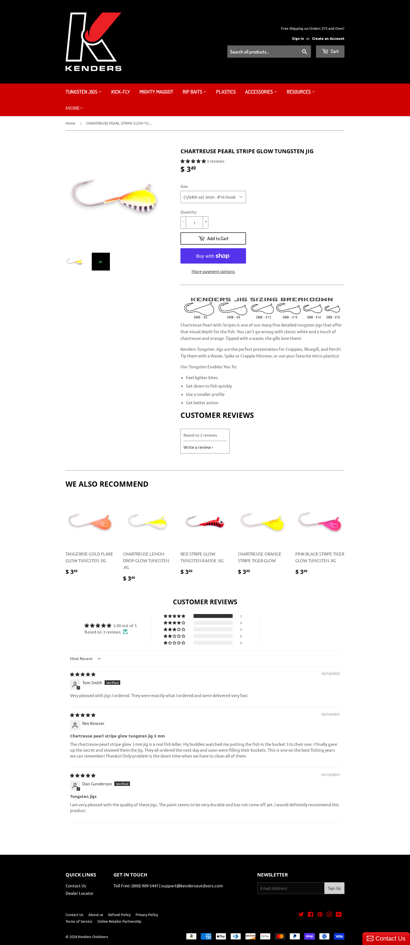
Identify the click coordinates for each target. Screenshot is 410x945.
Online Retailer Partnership (119, 921)
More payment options (213, 271)
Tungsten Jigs (82, 92)
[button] (193, 161)
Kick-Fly (120, 92)
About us (95, 914)
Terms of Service (79, 921)
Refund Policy (119, 914)
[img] (82, 674)
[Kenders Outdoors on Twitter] (301, 914)
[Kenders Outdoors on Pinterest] (320, 914)
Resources (299, 92)
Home (70, 123)
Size (184, 186)
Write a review (197, 447)
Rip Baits (193, 92)
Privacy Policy (147, 914)
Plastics (226, 92)
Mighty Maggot (156, 92)
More (73, 108)
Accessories (259, 92)
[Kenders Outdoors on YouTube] (339, 914)
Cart (334, 51)
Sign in (298, 38)
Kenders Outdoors (93, 936)
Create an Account (328, 38)
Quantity (188, 211)
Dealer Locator (80, 893)
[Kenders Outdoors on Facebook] (310, 914)
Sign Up (334, 888)
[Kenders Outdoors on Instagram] (329, 914)
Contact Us (76, 885)
